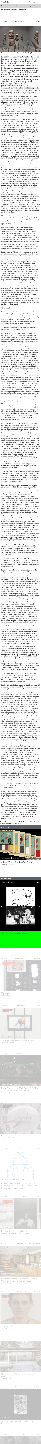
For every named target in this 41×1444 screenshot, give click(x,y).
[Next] (39, 844)
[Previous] (1, 844)
